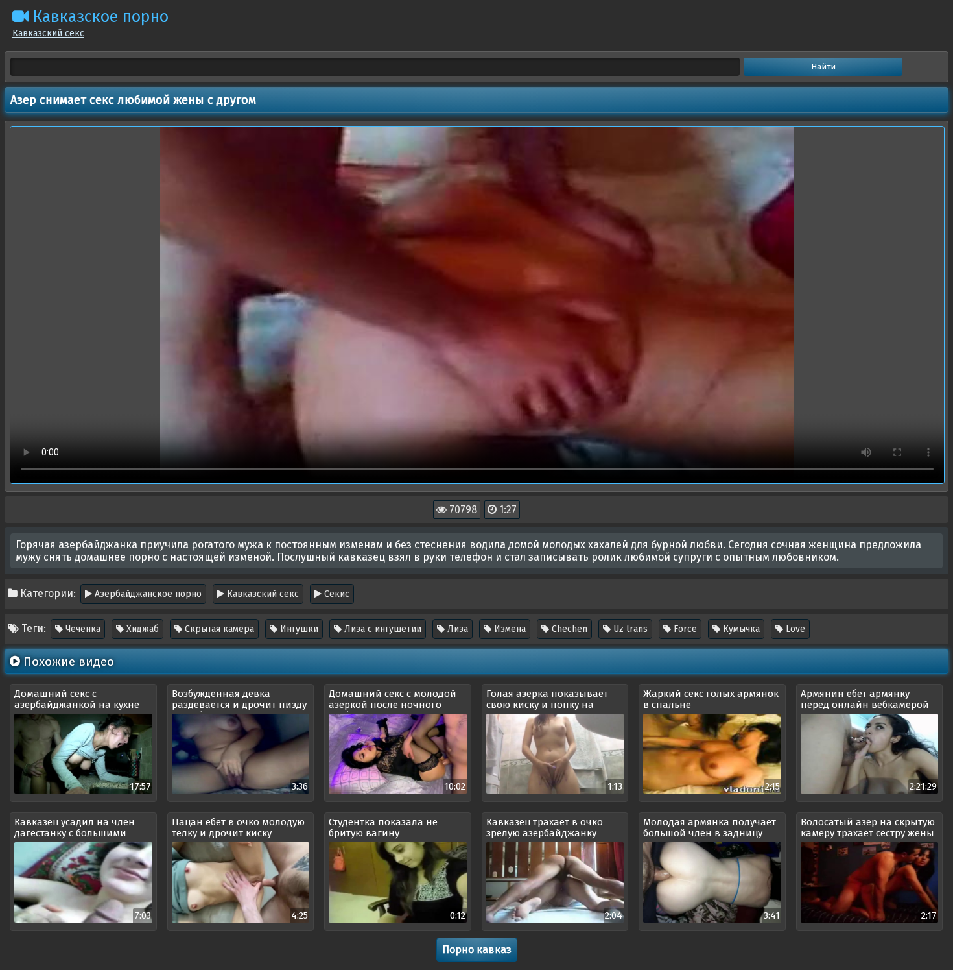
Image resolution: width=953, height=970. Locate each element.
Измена (508, 629)
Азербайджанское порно (147, 594)
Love (794, 629)
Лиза (456, 629)
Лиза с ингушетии (381, 629)
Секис (335, 594)
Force (684, 629)
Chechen (568, 629)
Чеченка (81, 629)
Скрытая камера (218, 629)
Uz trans (629, 629)
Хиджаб (141, 629)
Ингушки (297, 629)
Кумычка (740, 629)
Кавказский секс (261, 594)
